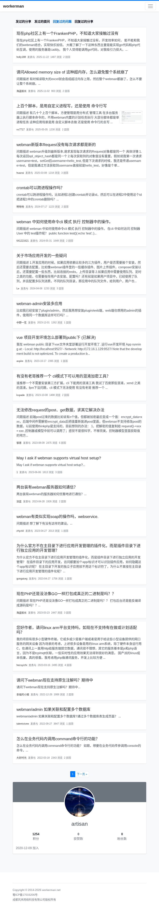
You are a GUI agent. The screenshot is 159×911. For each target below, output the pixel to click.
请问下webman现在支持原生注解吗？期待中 (54, 680)
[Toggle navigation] (150, 6)
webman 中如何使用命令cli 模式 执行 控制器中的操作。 (64, 222)
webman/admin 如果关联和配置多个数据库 (53, 709)
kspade (20, 395)
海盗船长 (21, 91)
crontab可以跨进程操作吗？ (40, 188)
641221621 (22, 240)
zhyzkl (20, 530)
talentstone (22, 723)
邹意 (19, 442)
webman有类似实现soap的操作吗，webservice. (57, 516)
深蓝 (19, 501)
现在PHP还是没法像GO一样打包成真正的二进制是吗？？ (66, 594)
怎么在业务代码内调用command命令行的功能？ (57, 739)
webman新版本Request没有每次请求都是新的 (56, 145)
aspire (19, 361)
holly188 (21, 57)
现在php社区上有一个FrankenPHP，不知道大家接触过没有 (67, 33)
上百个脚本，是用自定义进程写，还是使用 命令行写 (61, 106)
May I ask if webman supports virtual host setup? (58, 458)
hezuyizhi (21, 665)
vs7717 (20, 129)
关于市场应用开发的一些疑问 (41, 256)
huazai (20, 172)
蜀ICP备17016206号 (25, 894)
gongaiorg (21, 578)
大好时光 (21, 757)
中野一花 (21, 322)
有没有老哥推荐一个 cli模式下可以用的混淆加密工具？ (63, 376)
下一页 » (82, 774)
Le (17, 288)
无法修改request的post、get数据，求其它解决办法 (60, 410)
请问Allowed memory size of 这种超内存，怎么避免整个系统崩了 (72, 72)
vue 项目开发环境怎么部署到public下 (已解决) (56, 337)
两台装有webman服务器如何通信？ (47, 487)
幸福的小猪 (22, 694)
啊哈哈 (20, 206)
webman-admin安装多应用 (39, 304)
